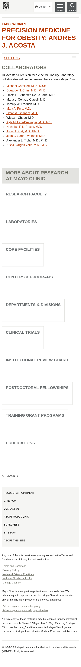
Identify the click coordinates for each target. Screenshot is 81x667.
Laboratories (14, 24)
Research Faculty (26, 194)
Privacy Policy (10, 570)
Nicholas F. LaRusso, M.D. (24, 126)
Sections (12, 58)
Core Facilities (23, 249)
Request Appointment (19, 492)
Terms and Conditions (14, 566)
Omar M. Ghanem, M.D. (22, 113)
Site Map (10, 532)
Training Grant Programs (35, 415)
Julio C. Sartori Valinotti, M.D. (25, 135)
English (42, 6)
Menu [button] (60, 10)
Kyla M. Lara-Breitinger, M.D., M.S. (29, 122)
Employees (11, 524)
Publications (20, 443)
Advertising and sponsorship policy (21, 606)
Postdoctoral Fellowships (37, 387)
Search (72, 10)
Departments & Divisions (33, 304)
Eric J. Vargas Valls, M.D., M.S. (26, 145)
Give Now (10, 500)
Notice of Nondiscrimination (17, 578)
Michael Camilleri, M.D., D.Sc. (26, 85)
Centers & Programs (29, 277)
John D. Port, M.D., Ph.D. (23, 131)
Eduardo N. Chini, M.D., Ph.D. (26, 90)
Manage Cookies (11, 582)
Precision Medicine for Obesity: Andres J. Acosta (39, 38)
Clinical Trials (23, 332)
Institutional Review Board (37, 360)
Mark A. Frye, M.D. (18, 108)
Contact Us (11, 508)
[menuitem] (43, 7)
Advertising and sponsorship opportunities (25, 610)
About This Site (14, 540)
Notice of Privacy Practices (18, 574)
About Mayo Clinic (16, 516)
